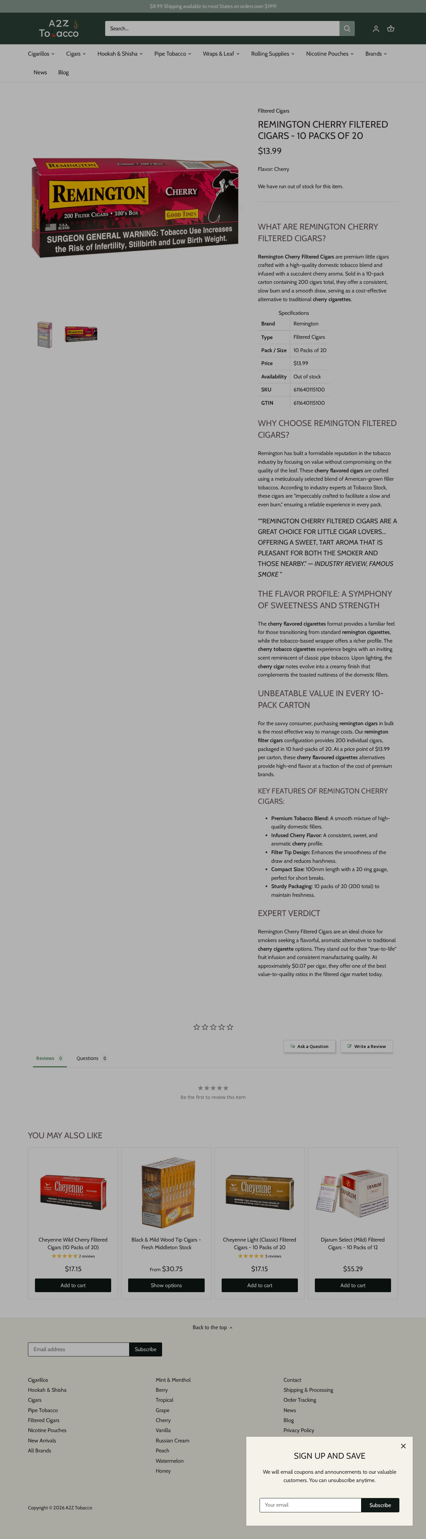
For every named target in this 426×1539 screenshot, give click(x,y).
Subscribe (380, 1505)
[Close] (403, 1446)
